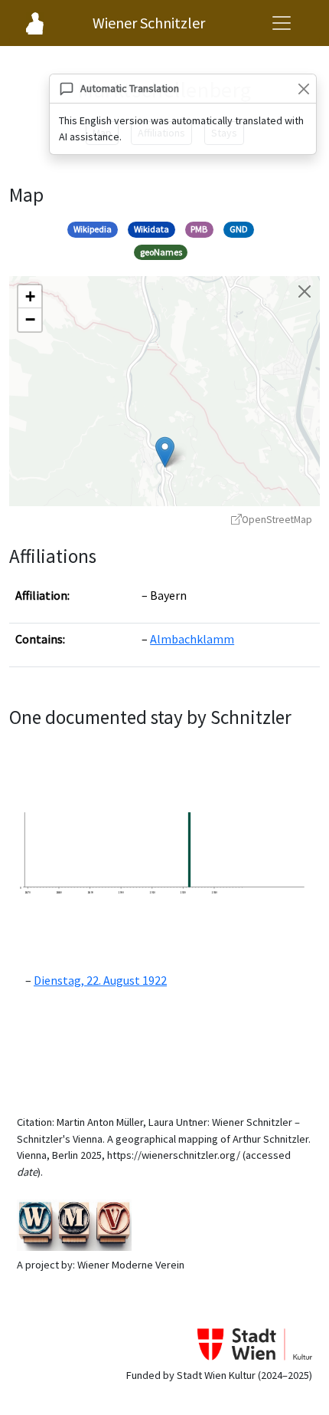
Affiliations (161, 133)
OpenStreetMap (277, 519)
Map (102, 133)
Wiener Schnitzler (149, 22)
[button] (164, 452)
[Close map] (304, 291)
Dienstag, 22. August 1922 (100, 980)
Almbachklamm (192, 639)
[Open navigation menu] (281, 23)
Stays (224, 133)
